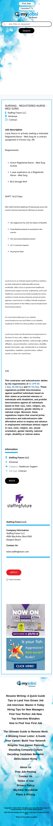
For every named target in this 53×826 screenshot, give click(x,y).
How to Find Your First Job (25, 723)
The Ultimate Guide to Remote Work (25, 731)
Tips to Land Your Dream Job (25, 700)
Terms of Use (25, 780)
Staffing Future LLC (16, 522)
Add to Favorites (15, 580)
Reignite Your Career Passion (26, 745)
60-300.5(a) (17, 387)
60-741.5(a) (33, 387)
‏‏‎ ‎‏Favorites (26, 8)
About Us (25, 767)
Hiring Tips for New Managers (25, 709)
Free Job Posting (25, 771)
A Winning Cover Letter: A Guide (26, 736)
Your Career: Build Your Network (26, 740)
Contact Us (25, 776)
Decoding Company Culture (25, 749)
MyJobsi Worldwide (26, 790)
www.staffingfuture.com (17, 551)
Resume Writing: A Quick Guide (25, 695)
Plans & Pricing (25, 794)
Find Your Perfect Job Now (25, 714)
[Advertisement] (26, 61)
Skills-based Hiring (25, 758)
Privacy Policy (25, 785)
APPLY (13, 572)
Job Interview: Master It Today (25, 705)
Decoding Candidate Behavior (25, 754)
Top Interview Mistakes (25, 718)
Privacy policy (32, 817)
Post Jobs (26, 3)
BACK (12, 480)
